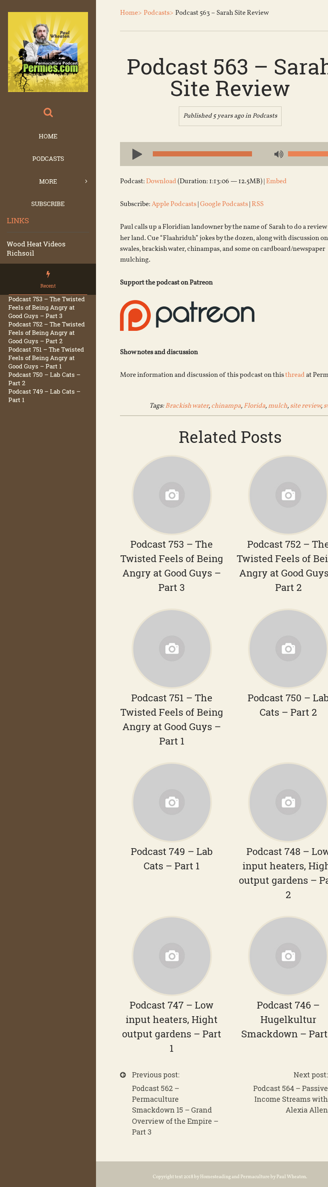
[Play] (134, 154)
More (48, 181)
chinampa (226, 405)
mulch (277, 405)
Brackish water (186, 405)
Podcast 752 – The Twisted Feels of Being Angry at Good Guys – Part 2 (46, 332)
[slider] (308, 153)
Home (48, 136)
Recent (48, 285)
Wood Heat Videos (36, 243)
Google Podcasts (224, 204)
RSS (258, 204)
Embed (276, 181)
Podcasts (48, 158)
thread (295, 375)
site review (305, 405)
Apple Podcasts (174, 204)
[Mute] (278, 155)
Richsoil (20, 253)
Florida (254, 405)
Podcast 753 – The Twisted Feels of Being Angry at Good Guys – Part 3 (46, 307)
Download (161, 181)
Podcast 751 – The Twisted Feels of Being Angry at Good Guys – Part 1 (46, 357)
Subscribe (48, 204)
